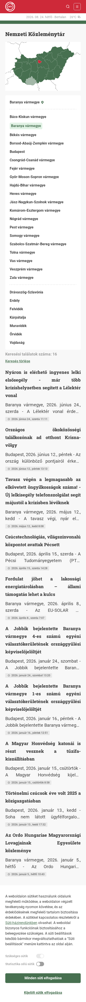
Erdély (15, 301)
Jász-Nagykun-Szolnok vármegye (37, 202)
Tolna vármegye (22, 252)
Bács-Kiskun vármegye (28, 117)
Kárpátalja (18, 317)
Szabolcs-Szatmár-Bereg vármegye (38, 244)
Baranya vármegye (26, 126)
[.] (10, 6)
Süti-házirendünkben (21, 923)
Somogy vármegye (24, 236)
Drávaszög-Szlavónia (26, 292)
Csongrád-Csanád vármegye (32, 160)
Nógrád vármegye (24, 219)
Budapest (17, 152)
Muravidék (18, 326)
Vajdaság (17, 342)
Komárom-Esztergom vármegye (35, 210)
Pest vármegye (22, 227)
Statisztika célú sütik (19, 964)
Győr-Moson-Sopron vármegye (34, 177)
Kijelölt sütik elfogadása (43, 993)
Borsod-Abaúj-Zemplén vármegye (37, 143)
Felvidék (16, 309)
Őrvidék (16, 334)
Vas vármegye (21, 261)
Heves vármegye (23, 194)
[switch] (40, 956)
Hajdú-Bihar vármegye (27, 185)
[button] (67, 6)
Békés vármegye (23, 135)
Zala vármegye (22, 278)
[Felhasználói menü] (77, 6)
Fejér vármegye (22, 168)
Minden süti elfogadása (43, 978)
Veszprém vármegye (26, 269)
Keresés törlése (17, 361)
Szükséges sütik (16, 956)
